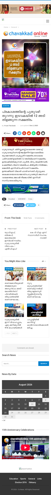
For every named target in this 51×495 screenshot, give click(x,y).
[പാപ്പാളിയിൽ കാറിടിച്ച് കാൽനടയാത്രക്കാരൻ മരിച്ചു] (36, 310)
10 (12, 404)
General (6, 106)
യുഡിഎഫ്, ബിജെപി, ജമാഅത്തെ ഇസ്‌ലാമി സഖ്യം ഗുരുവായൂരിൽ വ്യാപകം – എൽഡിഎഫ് (13, 240)
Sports (23, 479)
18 (19, 408)
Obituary (32, 482)
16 (5, 408)
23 (5, 413)
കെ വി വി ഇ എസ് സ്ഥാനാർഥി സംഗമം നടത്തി (37, 235)
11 (19, 404)
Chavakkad (11, 199)
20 (32, 408)
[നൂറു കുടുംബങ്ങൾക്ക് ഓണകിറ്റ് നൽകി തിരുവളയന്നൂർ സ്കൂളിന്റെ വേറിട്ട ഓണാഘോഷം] (36, 274)
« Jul (3, 420)
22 (46, 408)
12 (25, 404)
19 (25, 408)
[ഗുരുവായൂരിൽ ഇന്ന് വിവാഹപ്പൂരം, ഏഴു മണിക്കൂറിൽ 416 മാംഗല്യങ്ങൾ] (14, 310)
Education (13, 479)
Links (39, 479)
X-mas (30, 199)
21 (39, 408)
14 (39, 404)
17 (12, 408)
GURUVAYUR (21, 199)
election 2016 (21, 482)
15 (46, 404)
